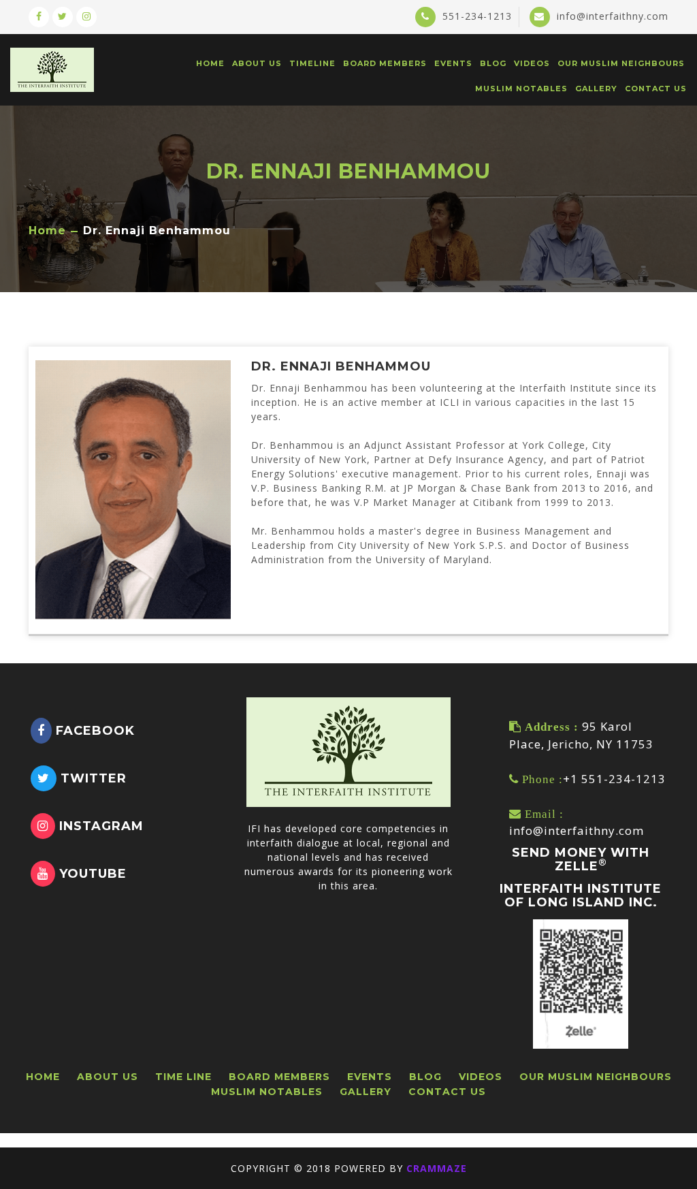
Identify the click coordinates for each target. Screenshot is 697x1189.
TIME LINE (183, 1077)
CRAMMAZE (436, 1168)
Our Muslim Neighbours (621, 63)
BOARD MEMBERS (385, 63)
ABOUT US (257, 63)
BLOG (493, 63)
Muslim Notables (521, 88)
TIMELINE (312, 63)
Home (47, 230)
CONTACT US (656, 88)
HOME (210, 63)
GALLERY (596, 88)
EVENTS (453, 63)
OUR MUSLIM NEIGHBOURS (595, 1077)
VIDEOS (532, 63)
